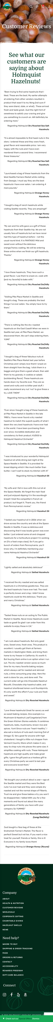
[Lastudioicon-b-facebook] (11, 994)
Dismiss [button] (35, 1018)
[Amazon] (25, 994)
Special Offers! (25, 1018)
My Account (47, 7)
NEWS (5, 930)
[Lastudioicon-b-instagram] (4, 994)
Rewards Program (13, 971)
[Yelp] (18, 994)
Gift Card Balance (13, 975)
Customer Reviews (13, 908)
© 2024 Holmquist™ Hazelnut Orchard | (22, 1015)
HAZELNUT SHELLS (12, 925)
